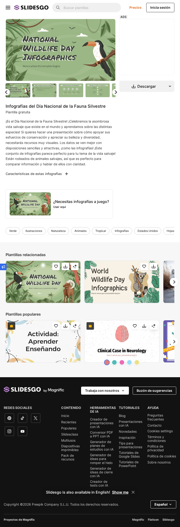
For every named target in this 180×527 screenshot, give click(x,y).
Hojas (170, 231)
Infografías (122, 231)
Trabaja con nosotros (102, 390)
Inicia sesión (160, 7)
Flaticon (153, 519)
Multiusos (68, 440)
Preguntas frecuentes (155, 417)
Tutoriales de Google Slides (129, 454)
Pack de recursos (67, 457)
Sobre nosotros (159, 462)
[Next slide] (108, 50)
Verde (13, 231)
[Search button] (58, 7)
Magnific (138, 519)
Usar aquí (59, 207)
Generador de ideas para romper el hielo (101, 458)
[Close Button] (133, 492)
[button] (115, 92)
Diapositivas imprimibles (70, 448)
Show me (120, 492)
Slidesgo (168, 519)
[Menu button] (8, 7)
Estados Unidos (148, 231)
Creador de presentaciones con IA (101, 423)
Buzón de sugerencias (154, 390)
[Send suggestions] (3, 267)
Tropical (100, 231)
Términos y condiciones (156, 439)
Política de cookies (161, 456)
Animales (80, 231)
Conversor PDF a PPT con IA (101, 434)
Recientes (68, 422)
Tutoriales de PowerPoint (129, 464)
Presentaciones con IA (130, 423)
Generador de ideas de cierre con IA (101, 472)
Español (161, 504)
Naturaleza (58, 231)
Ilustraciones (34, 231)
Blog (122, 416)
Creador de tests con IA (99, 483)
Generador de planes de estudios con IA (101, 445)
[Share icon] (107, 26)
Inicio (65, 416)
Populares (68, 428)
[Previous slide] (6, 282)
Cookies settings (160, 431)
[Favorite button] (95, 26)
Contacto (154, 425)
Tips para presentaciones (130, 445)
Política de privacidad (155, 448)
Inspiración (127, 438)
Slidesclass (69, 434)
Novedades (128, 431)
